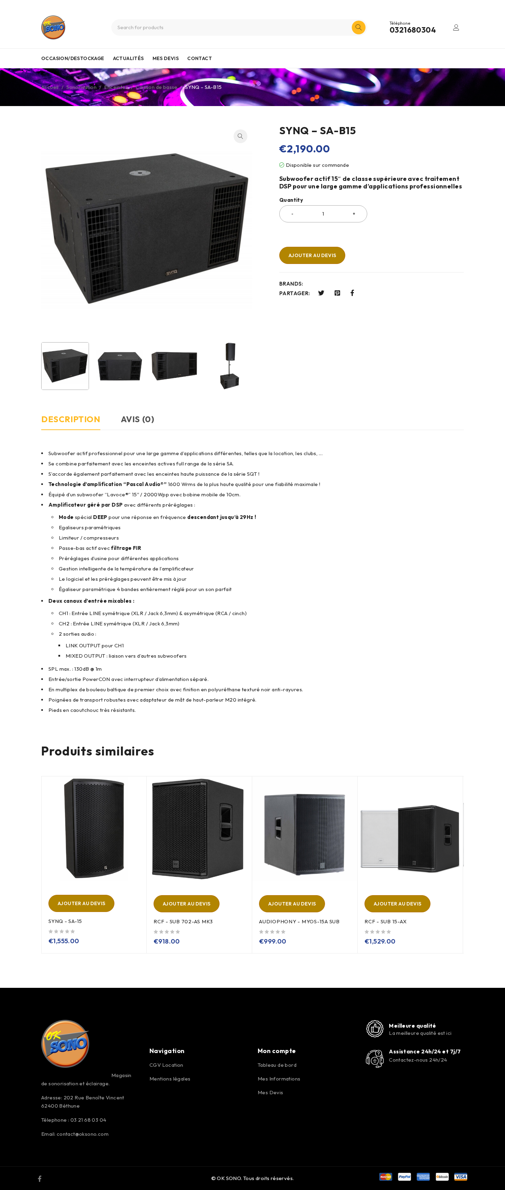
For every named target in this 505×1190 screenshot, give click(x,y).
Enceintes (116, 87)
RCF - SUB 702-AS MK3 (183, 921)
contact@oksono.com (83, 1134)
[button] (240, 136)
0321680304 (413, 30)
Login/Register (456, 27)
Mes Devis (270, 1092)
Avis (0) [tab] (138, 419)
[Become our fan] (40, 1178)
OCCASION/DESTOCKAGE (72, 58)
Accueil (50, 87)
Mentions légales (169, 1078)
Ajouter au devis (312, 255)
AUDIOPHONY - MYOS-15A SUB (299, 921)
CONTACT (199, 58)
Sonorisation (81, 87)
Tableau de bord (277, 1065)
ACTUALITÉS (128, 58)
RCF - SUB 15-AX (385, 921)
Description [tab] (70, 419)
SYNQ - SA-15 (65, 921)
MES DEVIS (166, 58)
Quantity (291, 200)
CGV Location (166, 1065)
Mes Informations (279, 1078)
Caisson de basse (156, 87)
